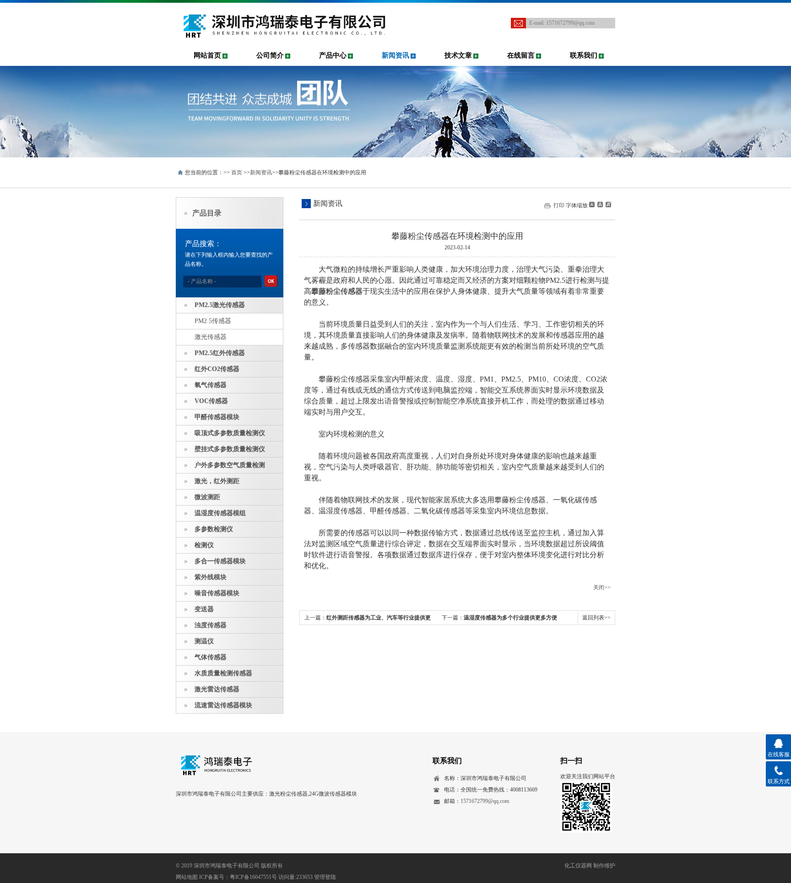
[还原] (599, 204)
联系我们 (583, 55)
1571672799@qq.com (570, 23)
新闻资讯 (395, 55)
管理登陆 (325, 877)
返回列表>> (596, 617)
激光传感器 (211, 337)
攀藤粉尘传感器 (337, 291)
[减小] (592, 204)
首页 (236, 172)
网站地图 (187, 877)
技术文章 (458, 55)
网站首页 (207, 55)
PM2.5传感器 (213, 321)
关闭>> (602, 587)
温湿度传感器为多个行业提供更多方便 (510, 617)
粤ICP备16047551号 (253, 877)
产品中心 (333, 55)
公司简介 (270, 55)
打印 (558, 205)
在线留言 (521, 55)
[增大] (607, 204)
